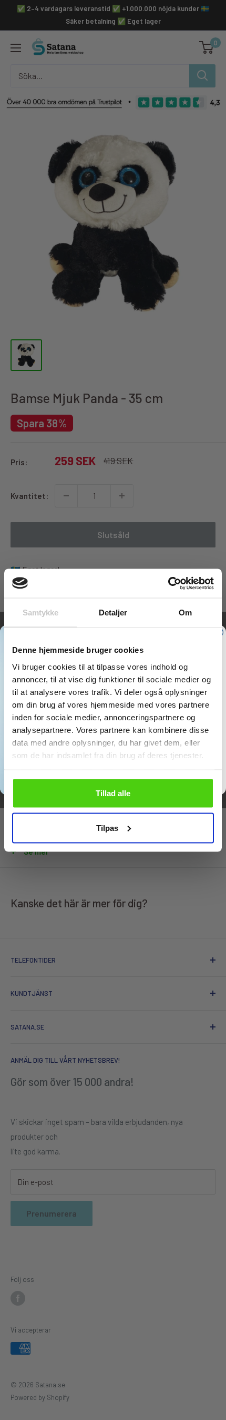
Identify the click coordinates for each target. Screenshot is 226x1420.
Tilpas (107, 827)
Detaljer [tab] (113, 612)
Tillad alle (113, 793)
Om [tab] (185, 612)
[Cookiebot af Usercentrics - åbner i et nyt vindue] (168, 583)
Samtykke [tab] (41, 612)
